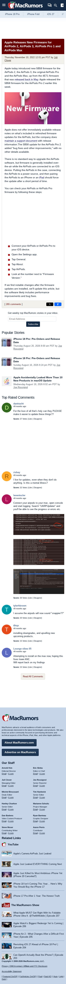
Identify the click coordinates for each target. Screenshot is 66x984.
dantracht (18, 403)
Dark (4, 979)
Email (4, 774)
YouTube (13, 844)
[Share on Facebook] (57, 304)
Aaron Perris (39, 827)
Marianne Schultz (41, 804)
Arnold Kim (7, 768)
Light (61, 976)
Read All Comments (33, 676)
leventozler (19, 495)
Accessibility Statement (11, 971)
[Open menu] (4, 5)
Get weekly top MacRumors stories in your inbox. (33, 313)
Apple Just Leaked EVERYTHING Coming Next (37, 864)
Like (30, 419)
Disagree (37, 419)
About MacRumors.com (19, 742)
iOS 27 (50, 14)
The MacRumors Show (25, 905)
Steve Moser (7, 827)
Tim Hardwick (39, 792)
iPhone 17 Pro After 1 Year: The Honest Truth (36, 896)
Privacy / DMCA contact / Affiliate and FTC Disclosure (24, 966)
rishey (16, 472)
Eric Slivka (38, 768)
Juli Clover (7, 780)
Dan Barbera (7, 815)
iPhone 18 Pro (12, 14)
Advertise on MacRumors (20, 752)
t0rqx (16, 625)
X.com (11, 774)
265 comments (13, 304)
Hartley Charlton (9, 804)
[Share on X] (49, 304)
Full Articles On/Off (28, 976)
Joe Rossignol (20, 387)
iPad (41, 177)
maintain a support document (21, 140)
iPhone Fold (33, 14)
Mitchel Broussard (10, 792)
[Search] (57, 5)
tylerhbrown (19, 605)
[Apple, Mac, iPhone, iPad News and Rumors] (25, 9)
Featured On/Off (10, 976)
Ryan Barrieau (39, 815)
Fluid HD (47, 976)
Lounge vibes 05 (22, 648)
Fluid (40, 976)
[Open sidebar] (62, 5)
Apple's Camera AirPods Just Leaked (32, 853)
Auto (56, 976)
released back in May (26, 79)
